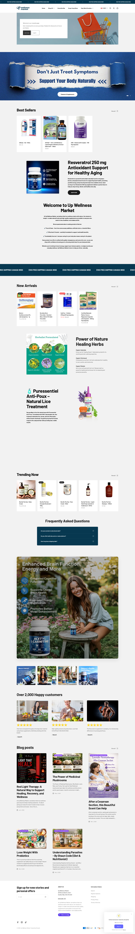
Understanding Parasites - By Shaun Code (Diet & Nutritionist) (67, 856)
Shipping (93, 896)
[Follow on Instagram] (22, 922)
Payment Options (95, 893)
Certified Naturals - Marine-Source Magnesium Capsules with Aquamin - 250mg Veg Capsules (87, 316)
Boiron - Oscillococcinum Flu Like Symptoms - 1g (24, 315)
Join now (26, 33)
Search (93, 890)
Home (43, 8)
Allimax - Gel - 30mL (24, 142)
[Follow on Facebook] (18, 922)
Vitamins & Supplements (67, 94)
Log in (34, 33)
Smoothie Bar (61, 8)
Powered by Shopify (35, 928)
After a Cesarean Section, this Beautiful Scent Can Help (102, 805)
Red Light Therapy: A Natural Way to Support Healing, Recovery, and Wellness (30, 791)
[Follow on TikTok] (26, 922)
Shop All (50, 8)
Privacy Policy (94, 899)
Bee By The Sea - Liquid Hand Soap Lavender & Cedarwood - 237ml (87, 503)
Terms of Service (95, 902)
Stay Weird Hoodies (86, 8)
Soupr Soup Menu (73, 8)
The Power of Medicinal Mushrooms (66, 778)
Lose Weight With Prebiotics (27, 854)
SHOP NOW (74, 192)
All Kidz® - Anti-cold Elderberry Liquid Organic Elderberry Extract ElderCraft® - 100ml (54, 144)
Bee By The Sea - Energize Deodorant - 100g (46, 503)
